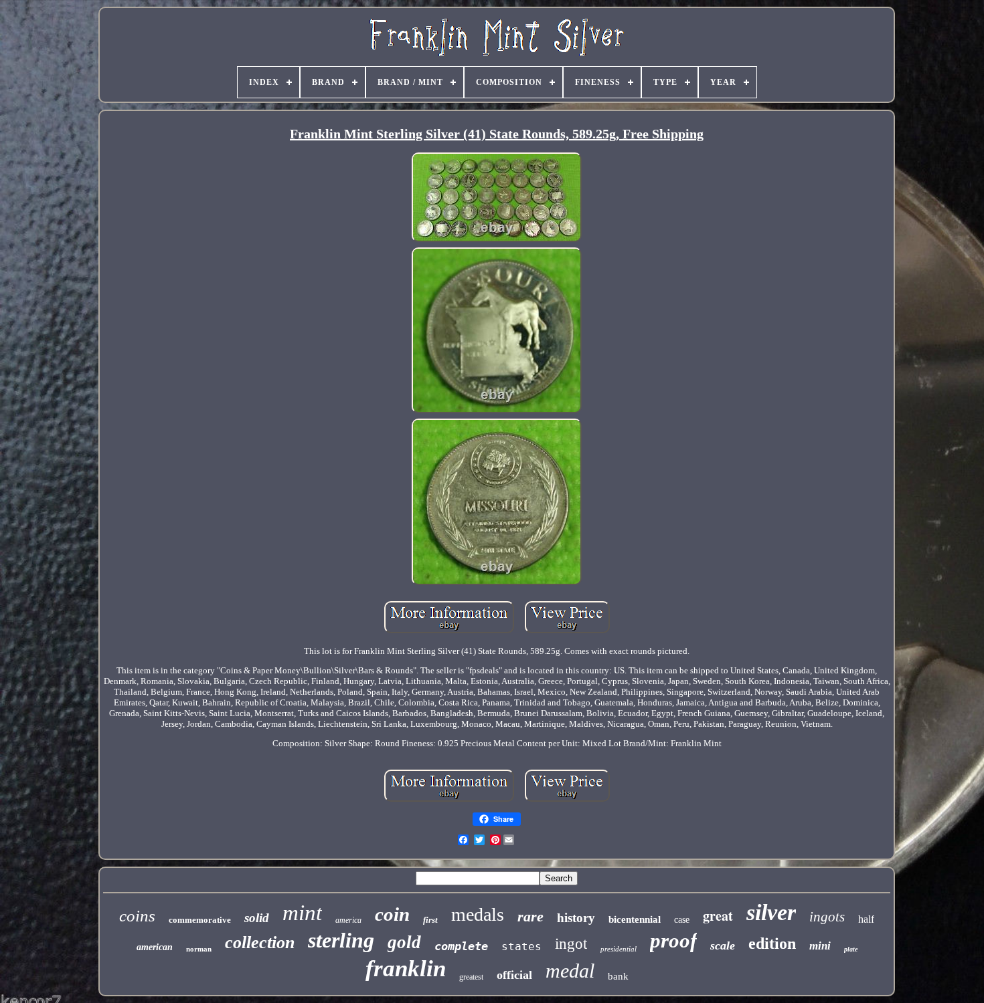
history (576, 918)
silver (771, 912)
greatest (471, 977)
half (866, 919)
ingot (571, 943)
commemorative (200, 920)
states (521, 946)
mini (820, 945)
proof (673, 940)
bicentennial (634, 919)
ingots (827, 917)
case (681, 920)
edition (772, 943)
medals (477, 914)
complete (461, 946)
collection (260, 942)
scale (722, 945)
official (514, 975)
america (348, 920)
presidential (618, 949)
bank (618, 976)
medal (570, 971)
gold (404, 942)
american (155, 947)
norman (199, 949)
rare (530, 916)
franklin (405, 969)
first (430, 920)
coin (392, 914)
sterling (341, 940)
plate (850, 949)
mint (302, 913)
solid (256, 918)
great (718, 915)
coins (137, 916)
